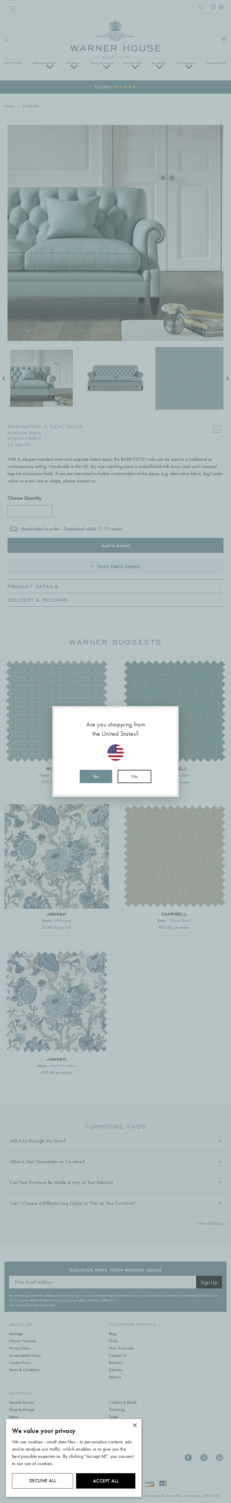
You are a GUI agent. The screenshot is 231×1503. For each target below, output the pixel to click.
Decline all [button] (42, 1480)
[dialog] (73, 1458)
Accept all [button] (106, 1481)
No (134, 776)
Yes (96, 776)
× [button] (134, 1425)
